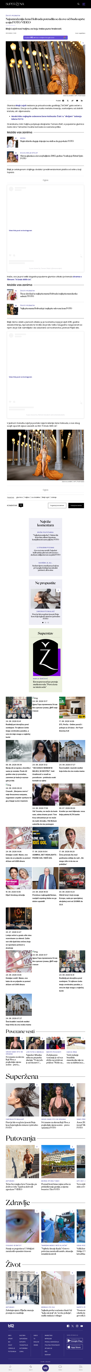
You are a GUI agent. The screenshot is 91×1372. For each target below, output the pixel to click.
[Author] (45, 657)
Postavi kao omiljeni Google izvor (39, 38)
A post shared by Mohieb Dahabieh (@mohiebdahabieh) (45, 415)
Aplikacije (48, 1348)
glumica (19, 497)
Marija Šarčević (40, 679)
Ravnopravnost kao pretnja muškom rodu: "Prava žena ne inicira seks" (45, 684)
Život (10, 1345)
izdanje (53, 497)
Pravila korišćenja (52, 1342)
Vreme (36, 1345)
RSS (46, 1351)
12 (16, 305)
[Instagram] (77, 1326)
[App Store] (75, 1347)
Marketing (48, 1335)
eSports (22, 1342)
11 (15, 291)
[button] (43, 622)
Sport (10, 1339)
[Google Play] (75, 1340)
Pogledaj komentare (57, 505)
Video (36, 1335)
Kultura (22, 1335)
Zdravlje (11, 1348)
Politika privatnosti (52, 1345)
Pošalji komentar (76, 505)
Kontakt (48, 1355)
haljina (27, 497)
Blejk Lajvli (21, 105)
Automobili (23, 1348)
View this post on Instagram (20, 230)
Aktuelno (10, 1181)
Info (9, 1335)
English (36, 1342)
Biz (9, 1342)
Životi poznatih (13, 16)
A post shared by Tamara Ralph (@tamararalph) (45, 268)
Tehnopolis (23, 1345)
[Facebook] (68, 1326)
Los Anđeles (35, 497)
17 (16, 138)
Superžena (23, 1339)
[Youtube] (82, 1326)
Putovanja (12, 1351)
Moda (22, 138)
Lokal (21, 1351)
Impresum (48, 1339)
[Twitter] (72, 1326)
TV (34, 1339)
